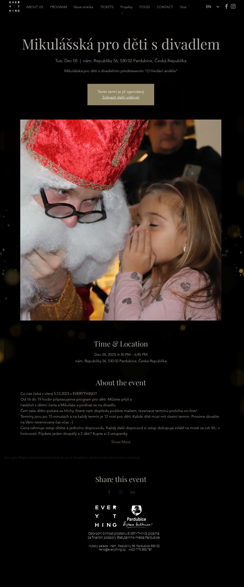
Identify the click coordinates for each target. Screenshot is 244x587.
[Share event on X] (121, 492)
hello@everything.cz (112, 549)
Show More (121, 442)
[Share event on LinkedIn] (132, 492)
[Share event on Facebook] (109, 492)
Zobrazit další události (120, 97)
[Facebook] (226, 6)
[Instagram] (233, 6)
